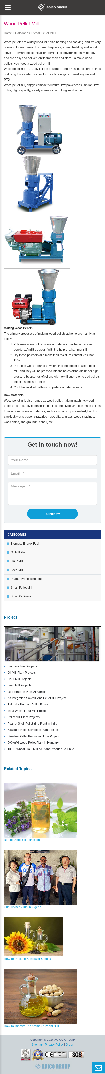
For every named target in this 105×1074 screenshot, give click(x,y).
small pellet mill (43, 33)
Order (69, 1044)
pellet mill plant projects (24, 717)
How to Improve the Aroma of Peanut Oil (31, 1026)
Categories (22, 33)
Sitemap (37, 1044)
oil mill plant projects (22, 672)
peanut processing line (26, 579)
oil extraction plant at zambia (27, 692)
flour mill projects (19, 679)
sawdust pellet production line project (33, 736)
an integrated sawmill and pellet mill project (37, 698)
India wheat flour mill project (27, 711)
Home (8, 33)
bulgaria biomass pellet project (28, 704)
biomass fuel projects (22, 666)
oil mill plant (19, 552)
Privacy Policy (54, 1044)
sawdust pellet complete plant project (33, 730)
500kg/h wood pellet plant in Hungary (33, 742)
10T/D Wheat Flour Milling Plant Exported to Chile (41, 749)
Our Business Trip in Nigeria (22, 907)
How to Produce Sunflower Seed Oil (28, 959)
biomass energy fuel (25, 543)
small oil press (21, 596)
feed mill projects (19, 685)
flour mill (17, 561)
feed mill (17, 570)
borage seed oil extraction (22, 840)
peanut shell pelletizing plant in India (32, 723)
